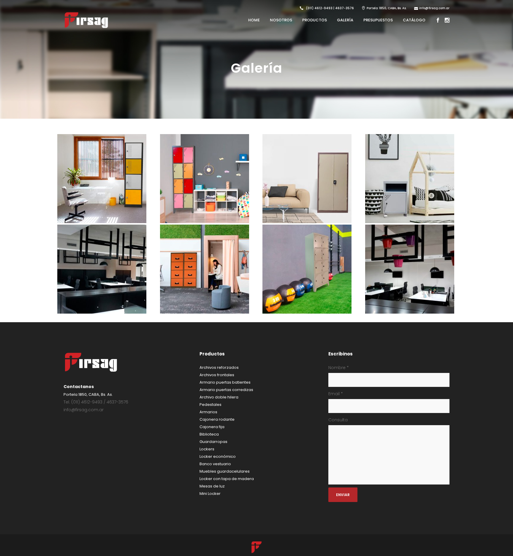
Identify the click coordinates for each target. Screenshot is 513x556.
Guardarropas (213, 441)
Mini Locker (210, 493)
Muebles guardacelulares (225, 471)
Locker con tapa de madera (227, 479)
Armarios (208, 412)
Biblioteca (209, 434)
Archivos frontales (217, 375)
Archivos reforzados (219, 367)
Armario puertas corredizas (226, 390)
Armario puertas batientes (225, 382)
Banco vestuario (215, 464)
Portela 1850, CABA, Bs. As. (386, 8)
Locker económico (218, 456)
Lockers (207, 449)
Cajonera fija (212, 427)
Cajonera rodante (217, 419)
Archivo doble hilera (219, 397)
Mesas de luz (212, 486)
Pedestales (210, 404)
